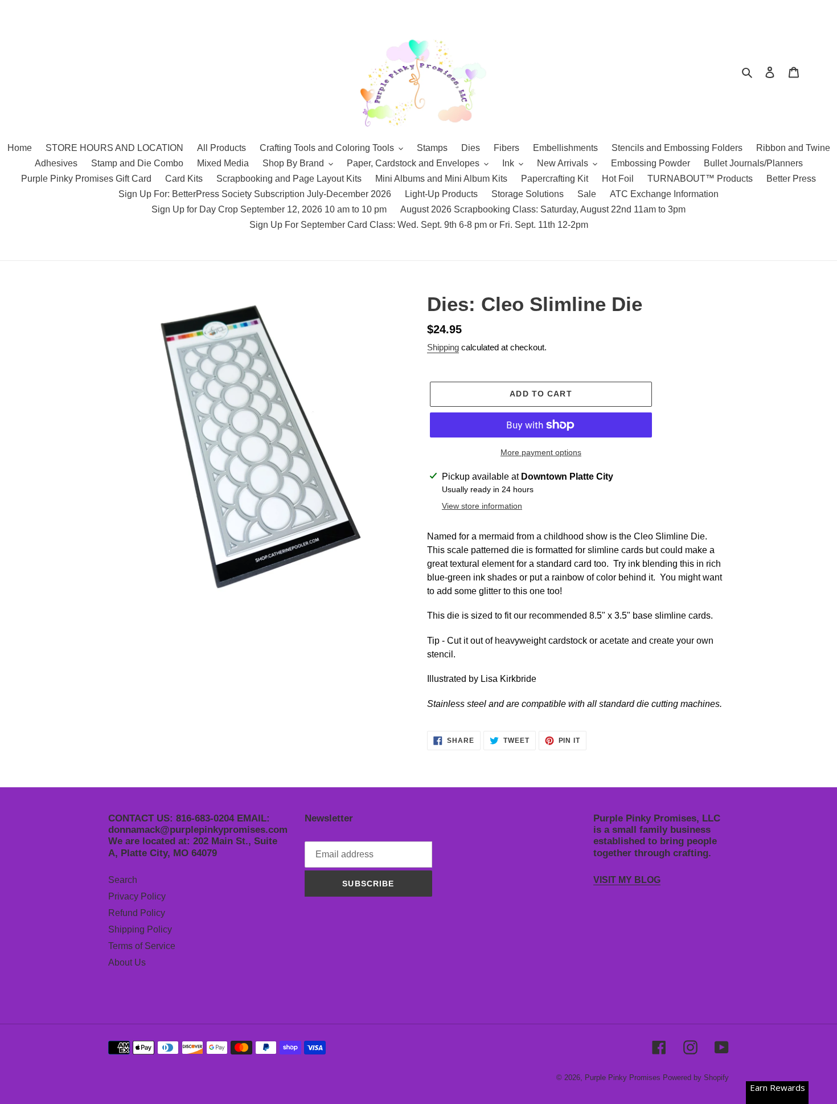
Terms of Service (141, 946)
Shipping (443, 347)
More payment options (540, 452)
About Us (127, 962)
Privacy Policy (137, 896)
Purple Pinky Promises (624, 1077)
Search (122, 880)
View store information (482, 505)
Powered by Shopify (696, 1077)
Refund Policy (136, 913)
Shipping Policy (140, 929)
